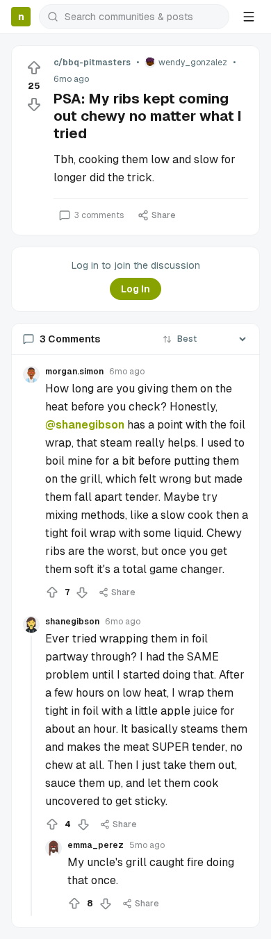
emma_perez (95, 845)
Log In (135, 289)
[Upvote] (34, 68)
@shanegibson (84, 424)
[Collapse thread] (31, 775)
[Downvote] (34, 104)
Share (163, 215)
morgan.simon (74, 371)
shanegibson (72, 621)
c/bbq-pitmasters (92, 62)
